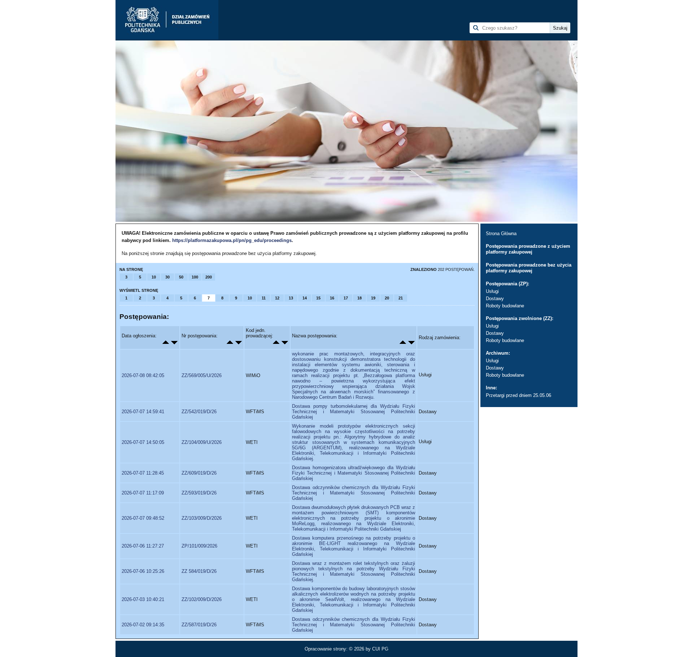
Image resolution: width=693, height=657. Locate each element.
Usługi (492, 291)
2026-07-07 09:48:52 (143, 518)
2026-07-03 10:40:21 (143, 599)
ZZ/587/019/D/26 (199, 624)
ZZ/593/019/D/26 (199, 493)
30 (167, 277)
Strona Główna (501, 233)
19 (373, 298)
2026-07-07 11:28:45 (143, 473)
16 (332, 298)
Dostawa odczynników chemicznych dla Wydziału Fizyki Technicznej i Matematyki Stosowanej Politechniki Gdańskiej (353, 493)
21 (400, 298)
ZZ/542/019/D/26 (199, 411)
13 (291, 298)
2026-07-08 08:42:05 (143, 375)
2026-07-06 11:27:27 (143, 546)
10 (154, 277)
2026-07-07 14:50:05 (143, 442)
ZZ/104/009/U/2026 (202, 442)
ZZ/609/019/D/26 (199, 473)
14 (304, 298)
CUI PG (380, 649)
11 (264, 298)
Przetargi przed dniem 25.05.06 (518, 395)
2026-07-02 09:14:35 (143, 624)
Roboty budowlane (505, 305)
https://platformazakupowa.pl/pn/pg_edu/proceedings (232, 240)
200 (208, 277)
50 (181, 277)
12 (277, 298)
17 (346, 298)
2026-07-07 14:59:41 (143, 411)
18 (359, 298)
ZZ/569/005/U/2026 (202, 375)
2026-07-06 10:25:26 (143, 571)
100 (195, 277)
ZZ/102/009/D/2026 (202, 599)
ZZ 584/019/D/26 (199, 571)
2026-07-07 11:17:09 (143, 493)
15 (318, 298)
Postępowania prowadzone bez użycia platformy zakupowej (528, 267)
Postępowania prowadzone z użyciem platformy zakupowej (528, 249)
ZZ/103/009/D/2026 (202, 518)
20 (387, 298)
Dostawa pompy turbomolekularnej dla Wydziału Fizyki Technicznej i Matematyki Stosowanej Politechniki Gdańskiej (353, 411)
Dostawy (495, 298)
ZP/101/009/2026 (199, 546)
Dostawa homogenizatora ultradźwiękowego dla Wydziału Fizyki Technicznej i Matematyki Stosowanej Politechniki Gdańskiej (353, 473)
